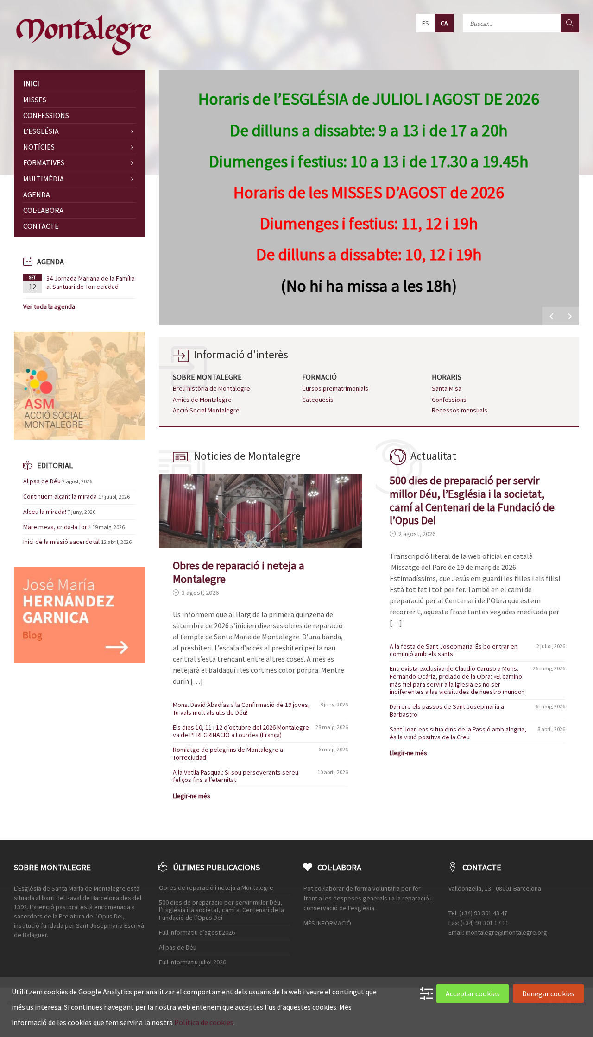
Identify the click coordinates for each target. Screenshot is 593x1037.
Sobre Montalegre (207, 377)
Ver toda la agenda (49, 306)
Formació (319, 377)
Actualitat (433, 456)
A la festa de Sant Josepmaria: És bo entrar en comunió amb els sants (453, 650)
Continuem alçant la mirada (60, 496)
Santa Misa (446, 388)
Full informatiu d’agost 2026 (197, 932)
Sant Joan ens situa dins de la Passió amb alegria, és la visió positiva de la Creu (458, 733)
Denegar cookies (548, 993)
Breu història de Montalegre (211, 388)
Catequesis (318, 399)
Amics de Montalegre (202, 399)
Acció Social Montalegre (206, 410)
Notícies (39, 146)
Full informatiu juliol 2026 (192, 962)
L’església (41, 131)
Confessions (449, 399)
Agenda (36, 194)
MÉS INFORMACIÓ (327, 923)
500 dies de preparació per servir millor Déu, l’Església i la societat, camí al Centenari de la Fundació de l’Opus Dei (472, 500)
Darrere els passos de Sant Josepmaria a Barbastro (447, 710)
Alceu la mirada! (44, 511)
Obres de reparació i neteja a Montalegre (238, 572)
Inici (31, 83)
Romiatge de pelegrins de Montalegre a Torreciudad (228, 753)
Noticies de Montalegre (247, 456)
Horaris (446, 377)
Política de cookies (203, 1022)
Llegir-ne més (191, 796)
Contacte (41, 226)
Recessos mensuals (459, 410)
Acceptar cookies (472, 993)
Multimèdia (43, 178)
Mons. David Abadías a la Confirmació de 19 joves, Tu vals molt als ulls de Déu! (241, 708)
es (425, 23)
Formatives (43, 162)
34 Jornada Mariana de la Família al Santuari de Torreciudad (90, 282)
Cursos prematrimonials (335, 388)
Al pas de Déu (42, 481)
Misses (34, 99)
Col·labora (43, 210)
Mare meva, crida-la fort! (57, 527)
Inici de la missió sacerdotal (61, 541)
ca (444, 23)
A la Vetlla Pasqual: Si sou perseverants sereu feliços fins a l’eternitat (235, 776)
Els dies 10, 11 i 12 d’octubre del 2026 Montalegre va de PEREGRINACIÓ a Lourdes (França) (241, 731)
